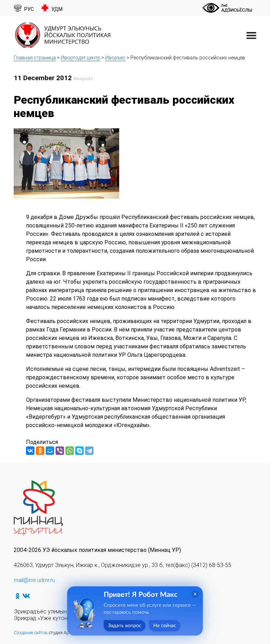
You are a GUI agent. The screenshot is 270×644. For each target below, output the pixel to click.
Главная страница (35, 57)
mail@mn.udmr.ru (34, 580)
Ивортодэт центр (80, 57)
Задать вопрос (124, 625)
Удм (57, 9)
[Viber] (60, 450)
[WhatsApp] (69, 450)
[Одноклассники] (40, 450)
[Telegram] (89, 450)
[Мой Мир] (50, 450)
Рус (29, 9)
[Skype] (79, 450)
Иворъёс (115, 57)
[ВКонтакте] (30, 450)
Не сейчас (164, 625)
